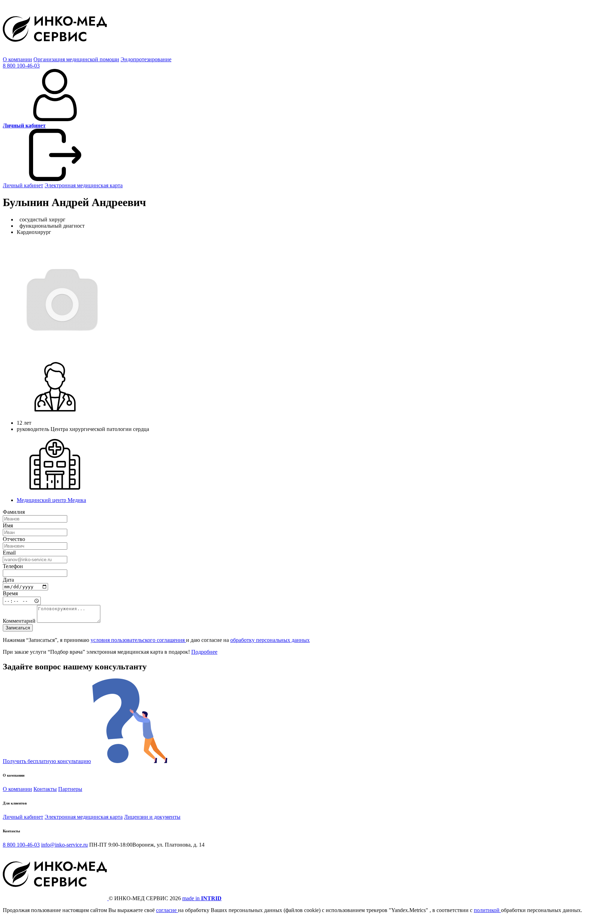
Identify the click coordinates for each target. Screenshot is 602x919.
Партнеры (70, 789)
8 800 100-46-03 (21, 66)
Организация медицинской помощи (76, 59)
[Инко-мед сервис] (55, 53)
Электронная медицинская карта (84, 185)
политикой (487, 910)
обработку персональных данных (270, 640)
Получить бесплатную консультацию (47, 761)
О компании (17, 59)
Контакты (45, 789)
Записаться (18, 627)
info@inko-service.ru (64, 845)
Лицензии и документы (152, 817)
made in (202, 898)
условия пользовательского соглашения (138, 640)
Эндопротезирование (146, 59)
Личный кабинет (23, 185)
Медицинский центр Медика (51, 500)
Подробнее (204, 652)
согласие (167, 910)
